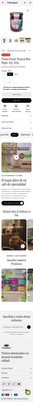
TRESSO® (10, 399)
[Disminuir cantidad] (3, 82)
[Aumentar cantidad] (10, 82)
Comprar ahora (16, 100)
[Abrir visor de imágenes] (28, 11)
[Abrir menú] (3, 2)
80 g (4, 74)
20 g (16, 74)
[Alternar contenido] (23, 246)
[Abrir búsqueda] (24, 2)
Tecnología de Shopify (21, 399)
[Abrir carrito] (30, 2)
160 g (10, 74)
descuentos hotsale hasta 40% (16, 51)
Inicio (3, 51)
